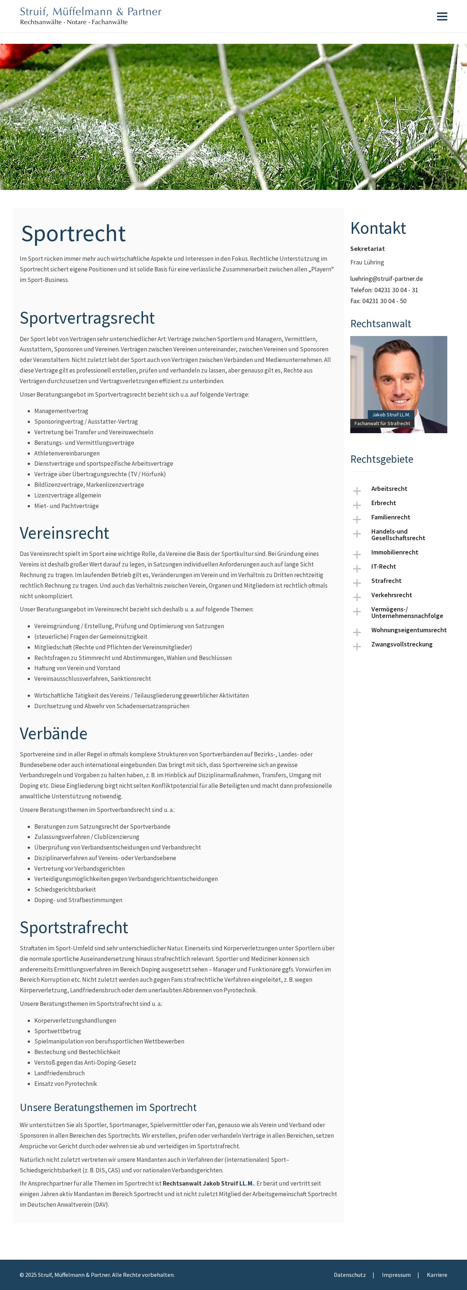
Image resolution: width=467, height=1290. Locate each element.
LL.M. (246, 1183)
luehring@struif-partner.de (386, 278)
